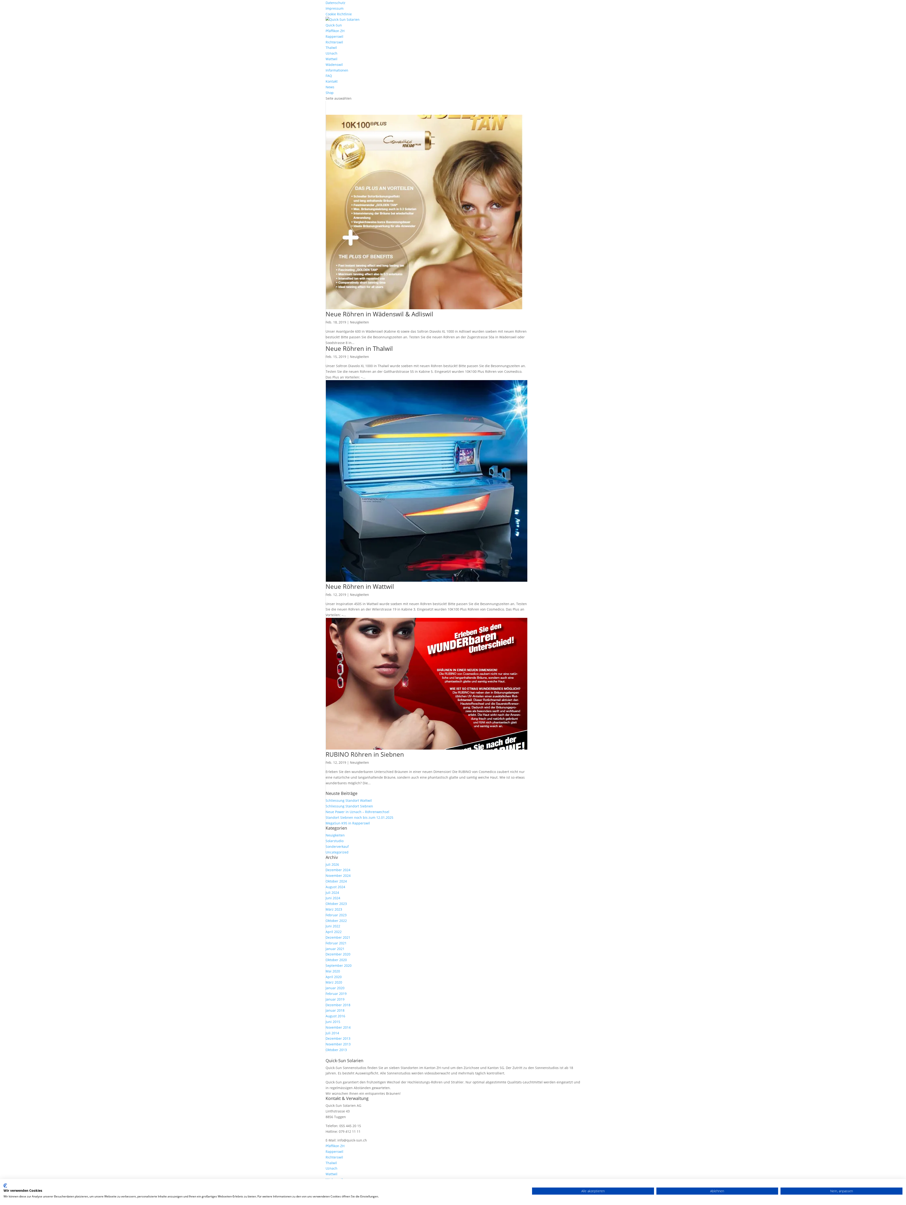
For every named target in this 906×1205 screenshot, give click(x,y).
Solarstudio (335, 841)
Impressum (335, 8)
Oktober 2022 (336, 920)
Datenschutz (335, 2)
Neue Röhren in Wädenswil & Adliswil (379, 314)
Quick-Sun (334, 25)
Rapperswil (334, 36)
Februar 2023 (336, 915)
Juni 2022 (333, 926)
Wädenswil (334, 64)
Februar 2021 (336, 943)
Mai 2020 (333, 971)
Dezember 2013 (338, 1038)
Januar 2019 (335, 999)
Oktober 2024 (336, 881)
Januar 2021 (335, 948)
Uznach (331, 53)
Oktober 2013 (336, 1050)
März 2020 (334, 982)
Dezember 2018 (338, 1005)
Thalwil (331, 47)
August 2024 (335, 887)
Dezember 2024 (338, 870)
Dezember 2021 (338, 937)
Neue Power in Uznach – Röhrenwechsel (357, 812)
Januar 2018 (335, 1010)
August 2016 (335, 1016)
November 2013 (338, 1044)
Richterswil (334, 42)
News (330, 87)
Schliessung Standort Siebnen (349, 806)
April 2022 (334, 931)
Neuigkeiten (359, 322)
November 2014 (338, 1027)
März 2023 (334, 909)
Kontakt (332, 81)
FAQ (329, 75)
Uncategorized (337, 852)
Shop (330, 92)
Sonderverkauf (337, 846)
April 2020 (334, 977)
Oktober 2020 (336, 960)
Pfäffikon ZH (335, 31)
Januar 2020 (335, 988)
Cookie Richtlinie (339, 14)
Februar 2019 (336, 993)
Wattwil (331, 59)
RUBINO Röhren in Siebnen (365, 754)
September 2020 (339, 965)
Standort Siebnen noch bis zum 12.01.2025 (359, 817)
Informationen (337, 70)
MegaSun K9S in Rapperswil (348, 823)
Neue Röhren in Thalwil (359, 348)
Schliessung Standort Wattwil (349, 800)
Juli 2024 (332, 892)
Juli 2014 (332, 1033)
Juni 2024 (333, 898)
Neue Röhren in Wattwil (360, 586)
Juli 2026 (332, 864)
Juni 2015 (333, 1021)
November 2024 (338, 875)
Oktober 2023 (336, 903)
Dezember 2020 (338, 954)
